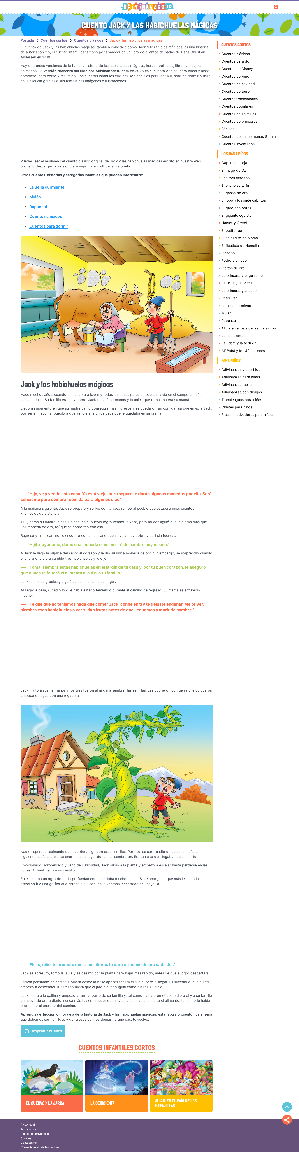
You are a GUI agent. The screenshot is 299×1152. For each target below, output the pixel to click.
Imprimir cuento (47, 1031)
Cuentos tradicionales (240, 99)
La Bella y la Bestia (237, 283)
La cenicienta (232, 335)
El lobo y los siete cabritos (244, 200)
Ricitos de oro (233, 268)
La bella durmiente (237, 305)
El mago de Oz (234, 170)
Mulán (226, 313)
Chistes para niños (237, 407)
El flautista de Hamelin (240, 245)
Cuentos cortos (236, 44)
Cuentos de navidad (238, 84)
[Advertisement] (116, 121)
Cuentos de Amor (236, 76)
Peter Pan (229, 298)
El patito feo (232, 230)
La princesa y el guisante (242, 275)
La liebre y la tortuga (239, 343)
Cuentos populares (237, 106)
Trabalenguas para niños (242, 399)
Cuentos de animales (239, 114)
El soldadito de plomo (240, 238)
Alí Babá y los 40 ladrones (243, 351)
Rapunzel (229, 320)
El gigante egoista (237, 215)
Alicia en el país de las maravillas (249, 328)
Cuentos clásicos (236, 54)
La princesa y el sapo (239, 290)
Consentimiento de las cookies (40, 1147)
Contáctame (29, 1142)
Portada (27, 40)
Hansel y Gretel (234, 223)
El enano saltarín (235, 185)
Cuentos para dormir (239, 61)
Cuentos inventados (238, 144)
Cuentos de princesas (239, 121)
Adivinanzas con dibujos (242, 392)
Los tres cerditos (236, 178)
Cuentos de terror (236, 91)
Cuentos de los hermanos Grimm (249, 136)
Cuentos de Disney (237, 68)
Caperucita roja (234, 162)
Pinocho (228, 253)
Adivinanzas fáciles (237, 384)
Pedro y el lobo (234, 260)
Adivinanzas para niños (241, 377)
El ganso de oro (235, 193)
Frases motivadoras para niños (247, 414)
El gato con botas (236, 208)
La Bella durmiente (47, 187)
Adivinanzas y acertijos (241, 369)
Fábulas (228, 129)
